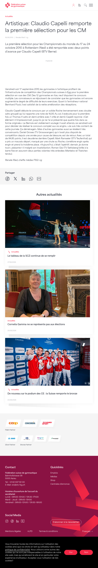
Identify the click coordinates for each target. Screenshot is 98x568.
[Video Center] (22, 521)
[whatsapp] (31, 178)
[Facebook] (12, 521)
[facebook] (7, 178)
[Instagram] (6, 521)
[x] (15, 178)
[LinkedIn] (17, 521)
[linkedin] (23, 178)
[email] (39, 178)
